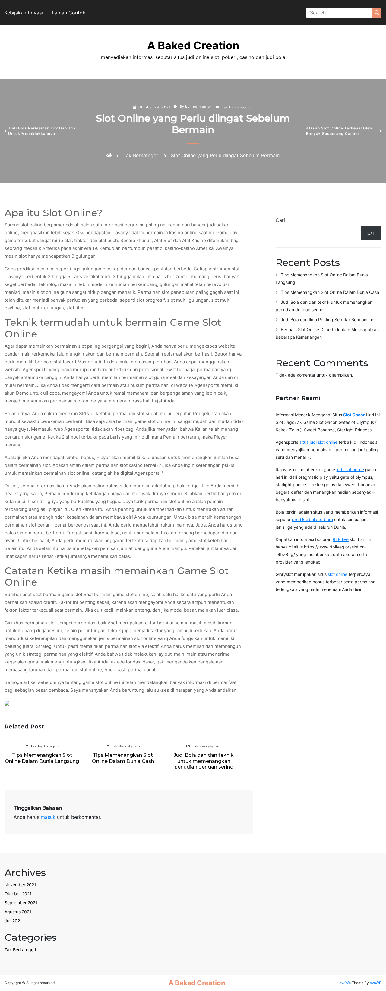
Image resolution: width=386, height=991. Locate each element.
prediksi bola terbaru (312, 519)
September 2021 (21, 902)
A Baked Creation (193, 45)
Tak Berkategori (236, 107)
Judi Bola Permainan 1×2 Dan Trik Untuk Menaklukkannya (42, 131)
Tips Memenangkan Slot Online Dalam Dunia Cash (330, 292)
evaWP (375, 982)
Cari (280, 220)
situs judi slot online (318, 442)
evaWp (345, 982)
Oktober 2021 (18, 893)
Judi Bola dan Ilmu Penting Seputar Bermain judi (328, 319)
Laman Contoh (68, 13)
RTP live (341, 539)
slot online (337, 574)
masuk (48, 817)
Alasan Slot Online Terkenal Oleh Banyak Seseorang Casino (339, 131)
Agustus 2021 (18, 911)
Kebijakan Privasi (24, 13)
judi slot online (350, 469)
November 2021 (20, 884)
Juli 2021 (13, 920)
